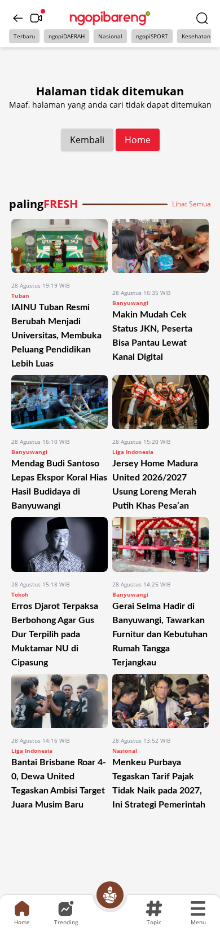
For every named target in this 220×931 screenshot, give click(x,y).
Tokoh (20, 594)
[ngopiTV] (36, 18)
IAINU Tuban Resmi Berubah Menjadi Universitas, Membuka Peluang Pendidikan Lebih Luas (56, 335)
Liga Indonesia (132, 452)
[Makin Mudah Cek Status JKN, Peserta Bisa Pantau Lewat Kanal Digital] (160, 249)
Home (138, 140)
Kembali (87, 140)
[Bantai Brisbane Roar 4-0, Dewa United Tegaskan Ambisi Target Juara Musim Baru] (59, 701)
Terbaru (24, 36)
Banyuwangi (130, 303)
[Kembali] (18, 18)
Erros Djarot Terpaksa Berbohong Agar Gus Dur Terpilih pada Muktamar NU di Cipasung (54, 634)
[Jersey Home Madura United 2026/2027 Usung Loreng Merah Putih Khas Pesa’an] (160, 402)
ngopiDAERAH (67, 36)
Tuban (20, 295)
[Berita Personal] (110, 894)
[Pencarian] (202, 18)
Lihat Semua (191, 204)
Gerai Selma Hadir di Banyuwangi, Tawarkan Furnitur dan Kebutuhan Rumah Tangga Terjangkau (160, 634)
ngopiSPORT (152, 36)
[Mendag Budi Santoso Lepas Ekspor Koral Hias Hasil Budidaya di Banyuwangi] (59, 402)
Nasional (110, 36)
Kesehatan (196, 36)
